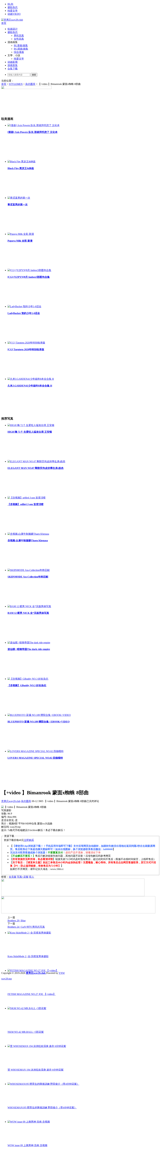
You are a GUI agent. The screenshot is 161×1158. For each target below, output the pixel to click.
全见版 (12, 876)
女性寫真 (19, 38)
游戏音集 (13, 65)
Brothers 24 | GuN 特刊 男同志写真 (26, 927)
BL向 (10, 4)
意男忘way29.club (10, 801)
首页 (3, 23)
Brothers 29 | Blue (17, 920)
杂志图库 (30, 84)
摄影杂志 (13, 7)
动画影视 (13, 62)
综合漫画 (19, 52)
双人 (31, 876)
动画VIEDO (14, 14)
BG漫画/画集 (21, 48)
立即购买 (29, 840)
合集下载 (13, 68)
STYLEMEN (16, 84)
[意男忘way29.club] (12, 19)
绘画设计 (13, 29)
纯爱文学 (13, 10)
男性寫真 (19, 35)
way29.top (6, 978)
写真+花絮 (22, 876)
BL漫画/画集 (21, 45)
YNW (62, 973)
